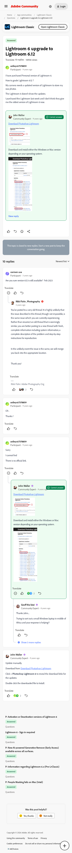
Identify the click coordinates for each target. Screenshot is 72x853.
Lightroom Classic (44, 15)
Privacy (44, 838)
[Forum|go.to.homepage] (24, 6)
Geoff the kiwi (27, 604)
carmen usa (16, 272)
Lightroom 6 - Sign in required (20, 732)
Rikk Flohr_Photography (28, 301)
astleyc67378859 (18, 65)
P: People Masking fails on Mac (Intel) (24, 782)
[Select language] (50, 6)
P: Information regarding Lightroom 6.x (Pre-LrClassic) (32, 766)
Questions (11, 18)
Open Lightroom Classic (53, 26)
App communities (24, 15)
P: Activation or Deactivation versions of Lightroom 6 (31, 716)
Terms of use (33, 838)
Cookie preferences (15, 843)
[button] (6, 7)
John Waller (19, 115)
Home (9, 15)
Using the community (16, 838)
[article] (36, 283)
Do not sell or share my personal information (44, 843)
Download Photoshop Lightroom (23, 123)
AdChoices (14, 849)
